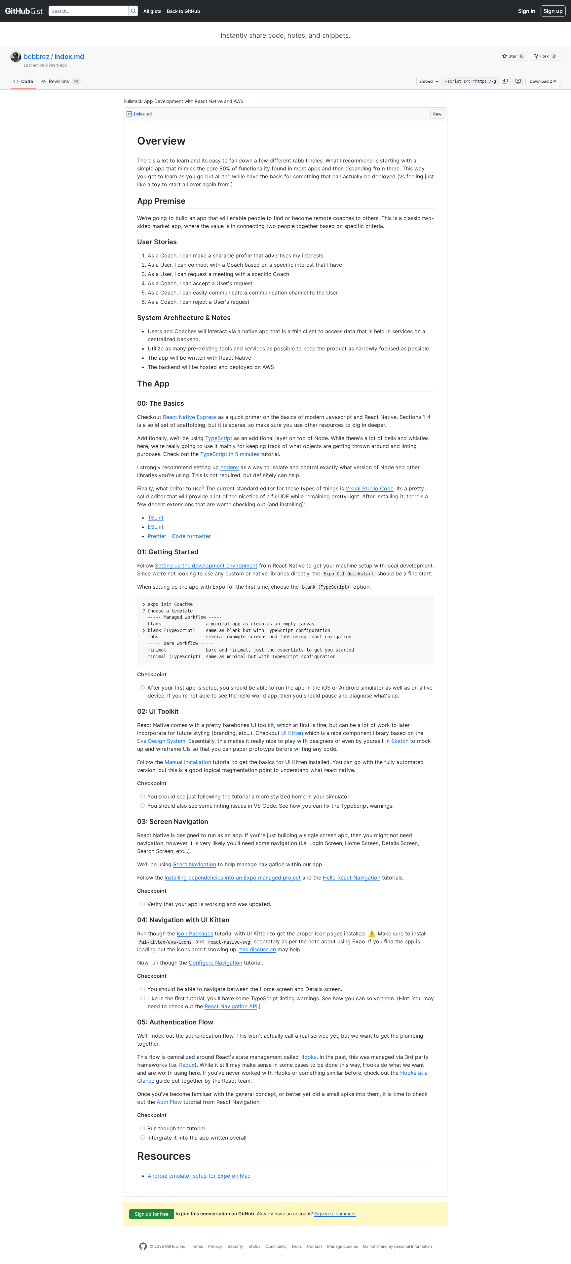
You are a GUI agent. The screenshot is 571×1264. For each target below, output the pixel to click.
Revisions (64, 81)
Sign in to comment (335, 1213)
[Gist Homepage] (24, 11)
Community (276, 1246)
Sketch (399, 741)
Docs (297, 1246)
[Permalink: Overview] (132, 141)
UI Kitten (292, 733)
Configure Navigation (215, 962)
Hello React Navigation (351, 877)
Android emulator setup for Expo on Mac (199, 1175)
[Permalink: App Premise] (132, 200)
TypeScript (218, 438)
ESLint (156, 526)
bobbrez (37, 57)
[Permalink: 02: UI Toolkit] (132, 711)
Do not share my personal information (397, 1246)
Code (27, 81)
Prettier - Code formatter (179, 536)
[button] (505, 81)
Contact (314, 1246)
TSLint (156, 517)
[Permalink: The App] (132, 383)
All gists (152, 11)
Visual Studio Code (370, 488)
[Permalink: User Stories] (132, 242)
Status (254, 1246)
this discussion (257, 949)
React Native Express (189, 417)
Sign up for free (152, 1214)
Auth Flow (169, 1102)
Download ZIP (543, 81)
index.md (69, 57)
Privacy (215, 1246)
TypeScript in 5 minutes (229, 454)
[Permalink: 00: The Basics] (132, 403)
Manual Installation (188, 762)
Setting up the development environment (206, 565)
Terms (197, 1246)
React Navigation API (231, 1006)
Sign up (553, 11)
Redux (187, 1064)
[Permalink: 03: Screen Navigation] (132, 822)
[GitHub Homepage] (143, 1246)
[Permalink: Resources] (132, 1156)
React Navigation (194, 864)
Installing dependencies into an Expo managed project (233, 877)
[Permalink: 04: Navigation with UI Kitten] (132, 920)
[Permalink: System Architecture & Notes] (132, 317)
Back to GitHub (183, 11)
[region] (285, 657)
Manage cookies (342, 1246)
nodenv (229, 467)
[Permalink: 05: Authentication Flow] (132, 1022)
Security (235, 1246)
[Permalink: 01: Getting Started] (132, 552)
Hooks (308, 1057)
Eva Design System (161, 741)
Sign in (526, 11)
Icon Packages (195, 933)
